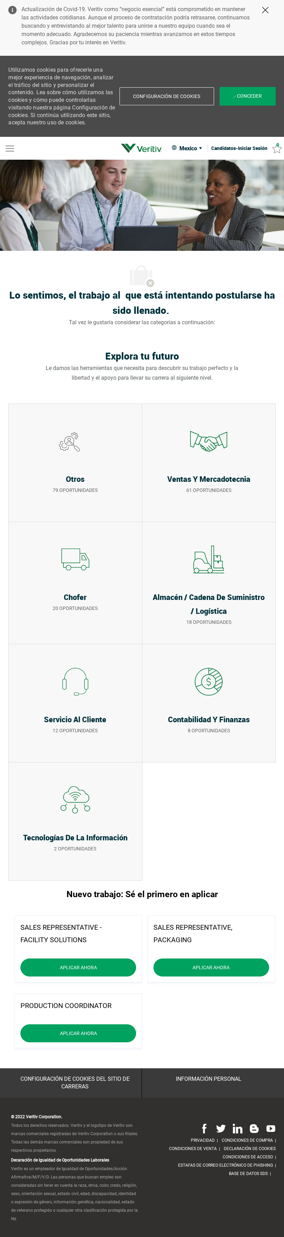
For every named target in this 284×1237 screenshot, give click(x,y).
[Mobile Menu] (10, 148)
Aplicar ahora (98, 967)
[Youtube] (269, 1128)
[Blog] (254, 1128)
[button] (166, 96)
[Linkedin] (237, 1128)
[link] (143, 148)
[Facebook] (204, 1128)
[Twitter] (221, 1128)
